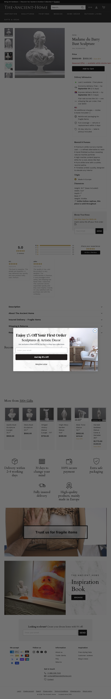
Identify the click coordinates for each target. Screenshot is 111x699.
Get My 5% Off (41, 357)
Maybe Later (41, 364)
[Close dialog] (95, 331)
